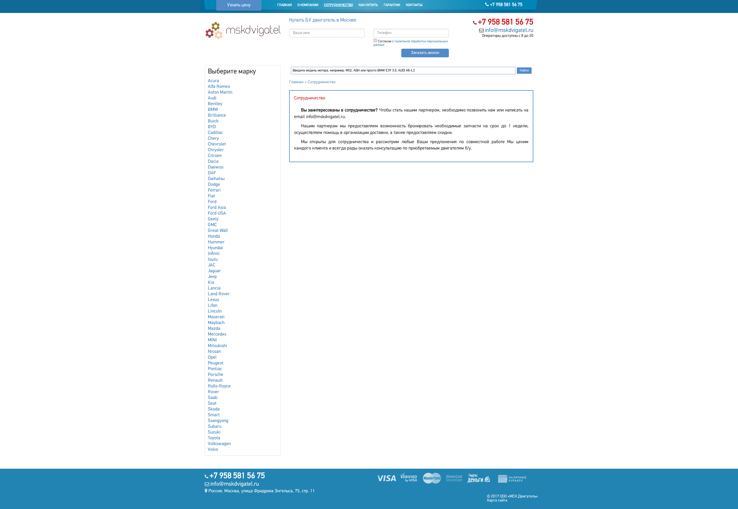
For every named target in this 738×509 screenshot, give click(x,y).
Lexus (213, 300)
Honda (214, 236)
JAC (211, 265)
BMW (213, 109)
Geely (213, 219)
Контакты (414, 5)
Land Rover (219, 294)
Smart (214, 415)
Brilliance (217, 115)
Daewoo (215, 167)
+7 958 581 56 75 (505, 5)
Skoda (214, 409)
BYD (212, 127)
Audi (212, 98)
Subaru (214, 426)
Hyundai (215, 248)
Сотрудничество (338, 5)
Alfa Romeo (219, 86)
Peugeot (215, 363)
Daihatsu (216, 179)
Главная (284, 5)
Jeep (212, 277)
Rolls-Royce (219, 386)
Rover (213, 392)
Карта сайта (497, 500)
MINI (212, 340)
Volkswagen (219, 444)
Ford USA (217, 213)
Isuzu (213, 259)
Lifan (212, 305)
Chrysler (216, 150)
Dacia (213, 161)
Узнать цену (239, 5)
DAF (212, 173)
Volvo (213, 449)
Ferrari (214, 190)
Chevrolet (217, 144)
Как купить (368, 5)
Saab (212, 398)
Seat (212, 403)
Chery (213, 138)
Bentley (215, 104)
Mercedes (217, 334)
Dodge (214, 184)
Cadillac (215, 132)
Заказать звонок (425, 53)
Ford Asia (217, 207)
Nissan (214, 351)
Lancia (214, 288)
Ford (212, 202)
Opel (212, 357)
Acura (213, 81)
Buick (213, 121)
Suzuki (214, 432)
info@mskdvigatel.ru (509, 30)
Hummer (216, 242)
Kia (211, 282)
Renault (215, 380)
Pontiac (215, 369)
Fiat (211, 196)
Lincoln (215, 311)
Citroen (215, 156)
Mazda (214, 328)
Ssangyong (218, 421)
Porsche (215, 374)
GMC (212, 225)
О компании (308, 5)
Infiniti (214, 253)
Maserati (216, 317)
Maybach (216, 323)
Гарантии (392, 5)
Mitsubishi (217, 346)
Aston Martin (220, 92)
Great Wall (218, 230)
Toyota (214, 438)
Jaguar (214, 271)
